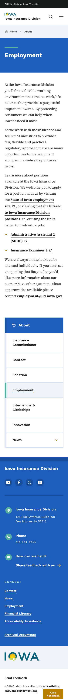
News (9, 598)
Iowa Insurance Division (23, 18)
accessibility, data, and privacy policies (32, 688)
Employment (14, 606)
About (28, 31)
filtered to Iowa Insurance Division (33, 212)
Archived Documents (20, 634)
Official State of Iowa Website (21, 4)
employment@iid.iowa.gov (39, 296)
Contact (10, 591)
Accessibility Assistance (23, 621)
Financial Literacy (18, 613)
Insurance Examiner (29, 250)
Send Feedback (16, 678)
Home (13, 31)
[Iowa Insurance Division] (14, 14)
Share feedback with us (35, 565)
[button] (53, 694)
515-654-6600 (26, 542)
